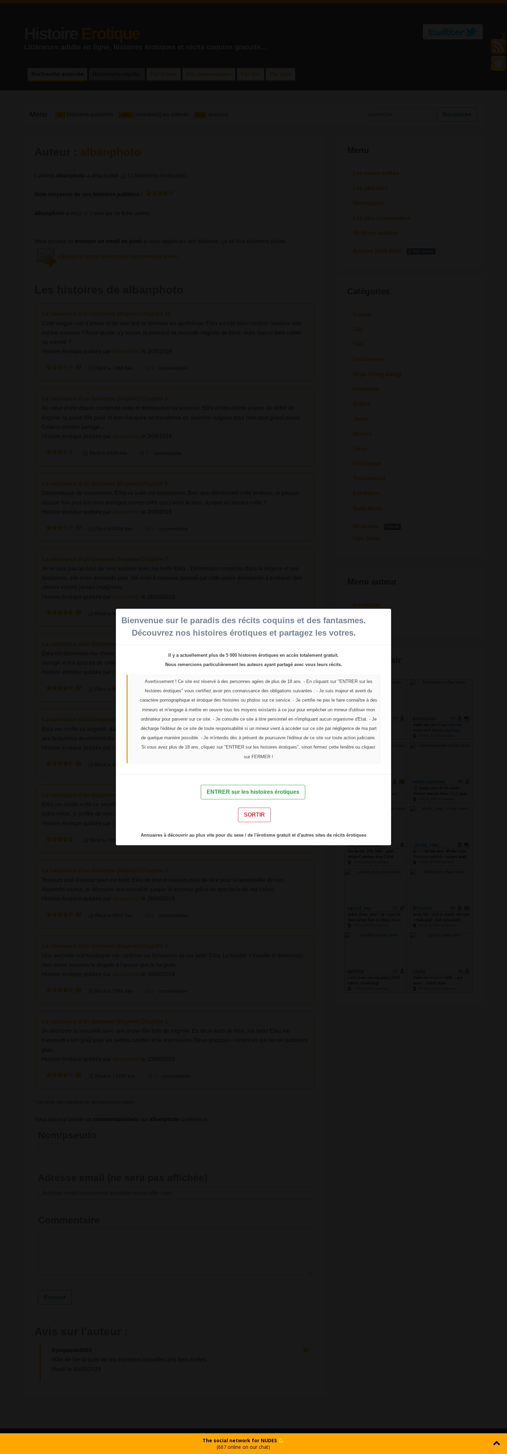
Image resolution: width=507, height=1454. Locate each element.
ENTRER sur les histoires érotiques (253, 792)
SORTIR (254, 815)
